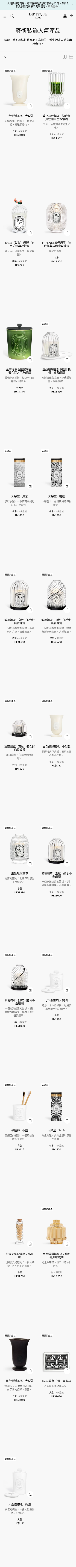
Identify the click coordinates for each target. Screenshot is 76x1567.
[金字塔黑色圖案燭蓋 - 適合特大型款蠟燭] (19, 343)
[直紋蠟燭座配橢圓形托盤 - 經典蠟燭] (56, 343)
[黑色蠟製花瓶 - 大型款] (19, 1354)
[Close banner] (72, 5)
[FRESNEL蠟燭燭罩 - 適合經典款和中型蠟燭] (56, 216)
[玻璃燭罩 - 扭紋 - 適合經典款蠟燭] (56, 593)
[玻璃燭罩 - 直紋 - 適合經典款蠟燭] (19, 593)
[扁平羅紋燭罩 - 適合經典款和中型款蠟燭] (56, 89)
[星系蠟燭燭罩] (19, 847)
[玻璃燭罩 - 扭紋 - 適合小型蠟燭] (19, 974)
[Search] (12, 16)
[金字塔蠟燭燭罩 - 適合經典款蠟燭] (56, 1228)
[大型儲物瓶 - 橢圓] (19, 1478)
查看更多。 (54, 6)
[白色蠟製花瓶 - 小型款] (56, 720)
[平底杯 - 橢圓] (19, 1104)
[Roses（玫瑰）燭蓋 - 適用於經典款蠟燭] (19, 216)
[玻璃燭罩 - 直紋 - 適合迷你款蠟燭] (19, 720)
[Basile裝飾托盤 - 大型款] (56, 1354)
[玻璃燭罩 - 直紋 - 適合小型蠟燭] (56, 847)
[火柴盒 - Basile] (56, 1104)
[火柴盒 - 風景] (19, 470)
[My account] (65, 17)
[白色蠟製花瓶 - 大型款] (19, 89)
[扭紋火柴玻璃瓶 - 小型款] (19, 1228)
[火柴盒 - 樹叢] (56, 470)
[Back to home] (38, 16)
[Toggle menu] (5, 16)
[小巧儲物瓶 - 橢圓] (56, 974)
